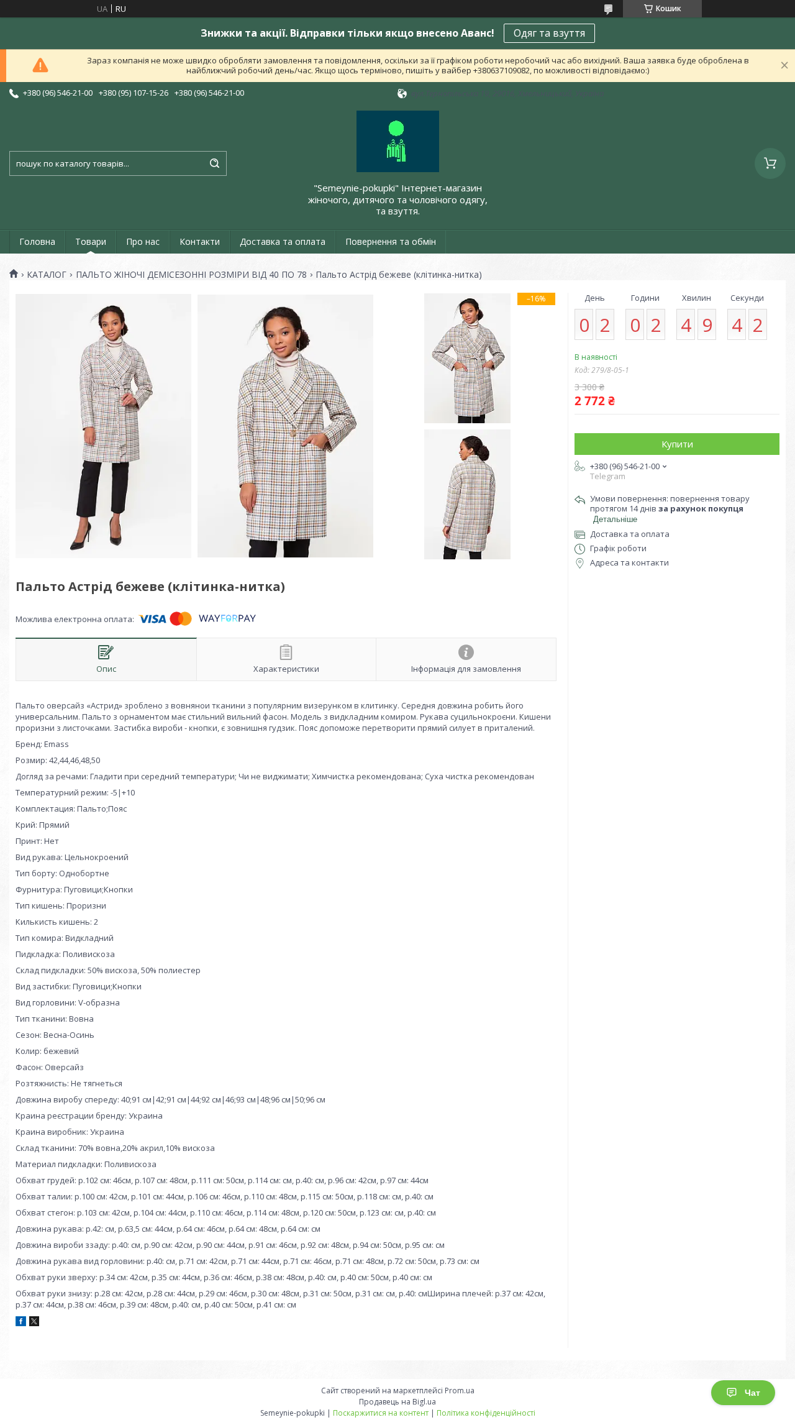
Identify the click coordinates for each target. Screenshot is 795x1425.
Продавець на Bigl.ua (397, 1401)
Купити (677, 444)
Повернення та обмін (390, 241)
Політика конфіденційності (486, 1413)
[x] (34, 1323)
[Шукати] (214, 163)
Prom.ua (460, 1390)
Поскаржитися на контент (381, 1413)
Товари (90, 241)
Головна (37, 241)
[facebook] (21, 1323)
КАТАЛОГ (46, 274)
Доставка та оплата (282, 241)
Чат (752, 1393)
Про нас (143, 241)
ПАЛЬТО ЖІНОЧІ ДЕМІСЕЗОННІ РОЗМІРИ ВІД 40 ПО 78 (191, 274)
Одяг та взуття (549, 33)
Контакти (199, 241)
